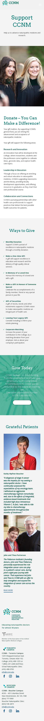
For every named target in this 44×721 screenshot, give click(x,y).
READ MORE (8, 590)
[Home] (10, 5)
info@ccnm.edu (8, 672)
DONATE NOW (22, 402)
